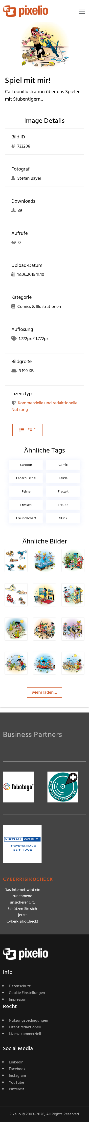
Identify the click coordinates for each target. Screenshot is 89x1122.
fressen (26, 505)
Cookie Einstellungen (27, 993)
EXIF (31, 429)
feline (26, 491)
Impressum (18, 999)
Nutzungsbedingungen (28, 1020)
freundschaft (26, 518)
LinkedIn (16, 1062)
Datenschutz (20, 986)
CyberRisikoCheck (28, 879)
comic (63, 465)
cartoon (26, 465)
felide (63, 478)
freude (63, 505)
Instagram (17, 1075)
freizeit (63, 491)
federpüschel (26, 478)
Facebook (17, 1069)
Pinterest (16, 1089)
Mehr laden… (44, 692)
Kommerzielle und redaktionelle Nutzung (44, 406)
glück (63, 518)
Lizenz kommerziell (25, 1034)
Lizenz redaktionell (25, 1027)
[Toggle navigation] (82, 11)
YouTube (16, 1082)
